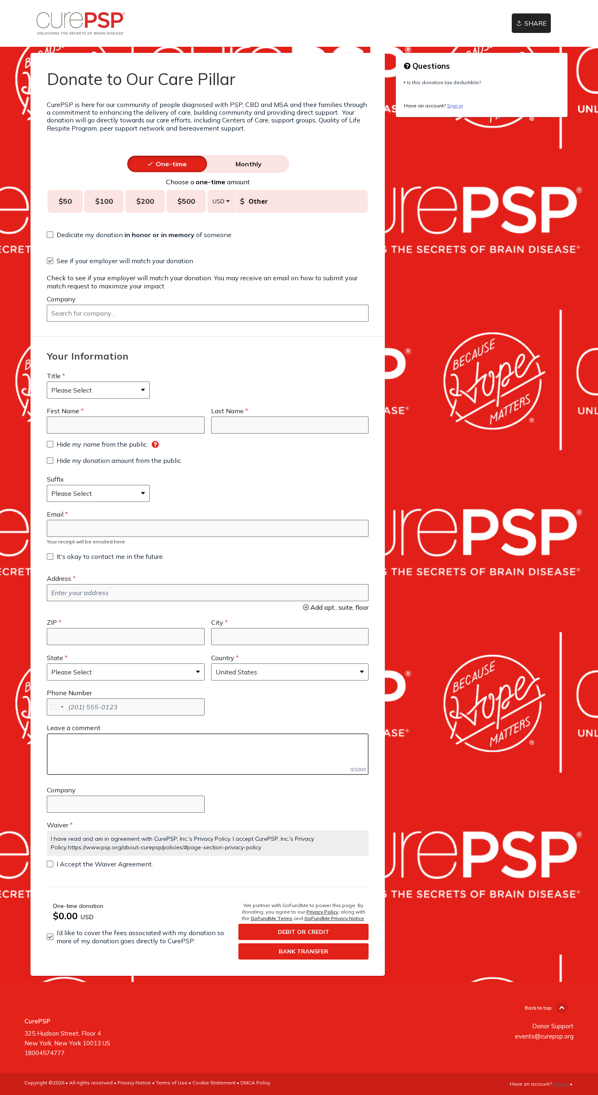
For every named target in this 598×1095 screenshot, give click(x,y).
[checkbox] (139, 235)
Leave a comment (73, 728)
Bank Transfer (303, 951)
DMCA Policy (255, 1083)
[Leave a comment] (207, 754)
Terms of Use (172, 1083)
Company (61, 299)
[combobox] (208, 313)
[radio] (171, 164)
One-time (171, 164)
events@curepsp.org (544, 1036)
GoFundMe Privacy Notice (334, 918)
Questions (430, 66)
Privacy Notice (134, 1083)
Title (54, 376)
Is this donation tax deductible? (444, 82)
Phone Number (69, 693)
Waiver (57, 825)
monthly (249, 164)
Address (59, 578)
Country (222, 658)
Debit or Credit (303, 932)
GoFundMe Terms (271, 918)
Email (55, 514)
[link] (81, 23)
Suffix (55, 479)
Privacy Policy (322, 912)
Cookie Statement (214, 1083)
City (217, 622)
